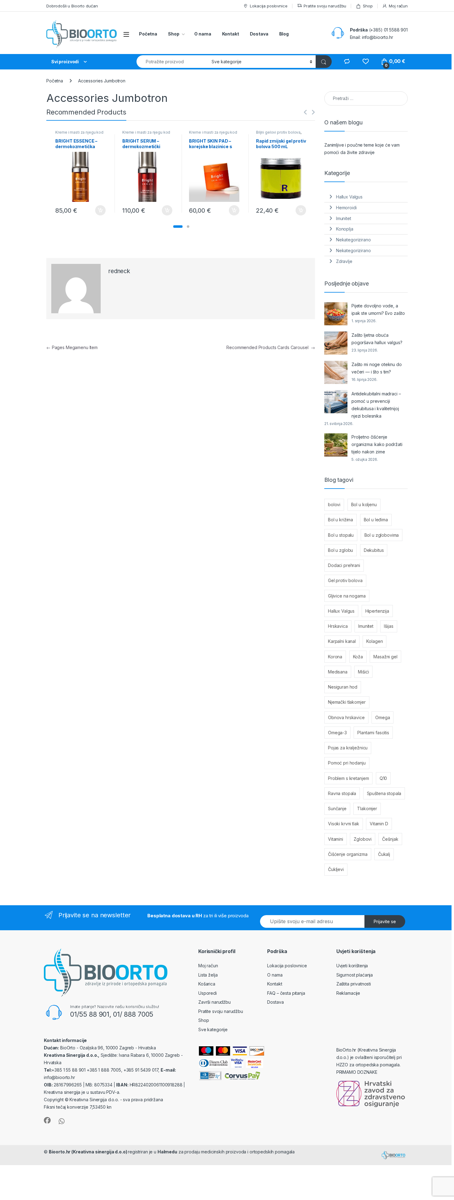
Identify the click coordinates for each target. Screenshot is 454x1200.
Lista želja (207, 974)
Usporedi (207, 993)
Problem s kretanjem (348, 778)
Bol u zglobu (340, 550)
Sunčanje (337, 808)
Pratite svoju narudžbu (325, 5)
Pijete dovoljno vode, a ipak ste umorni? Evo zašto (378, 309)
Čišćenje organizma (347, 854)
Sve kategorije (213, 1029)
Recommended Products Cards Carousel (270, 347)
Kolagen (374, 641)
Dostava (259, 33)
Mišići (363, 671)
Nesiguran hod (342, 687)
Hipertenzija (377, 611)
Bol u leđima (376, 519)
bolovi (334, 504)
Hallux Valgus (349, 196)
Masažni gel (385, 656)
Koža (358, 656)
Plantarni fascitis (373, 732)
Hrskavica (338, 626)
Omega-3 (337, 732)
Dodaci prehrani (344, 565)
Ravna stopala (342, 793)
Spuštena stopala (384, 793)
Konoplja (344, 228)
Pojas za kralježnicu (348, 747)
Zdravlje (344, 261)
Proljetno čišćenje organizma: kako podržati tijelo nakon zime (376, 444)
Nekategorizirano (353, 239)
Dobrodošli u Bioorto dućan (72, 5)
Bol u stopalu (341, 535)
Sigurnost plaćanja (354, 974)
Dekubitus (374, 550)
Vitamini (335, 839)
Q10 (383, 778)
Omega (382, 717)
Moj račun (398, 5)
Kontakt (230, 33)
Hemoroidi (346, 207)
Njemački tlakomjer (346, 702)
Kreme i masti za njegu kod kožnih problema (79, 134)
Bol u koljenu (364, 504)
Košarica (206, 983)
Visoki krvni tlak (343, 823)
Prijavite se (385, 921)
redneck (119, 271)
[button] (178, 226)
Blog (284, 33)
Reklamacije (348, 993)
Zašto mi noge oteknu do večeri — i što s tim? (376, 368)
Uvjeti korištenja (352, 965)
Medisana (337, 671)
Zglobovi (363, 839)
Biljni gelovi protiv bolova (278, 132)
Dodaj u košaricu (97, 210)
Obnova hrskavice (346, 717)
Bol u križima (340, 519)
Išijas (388, 626)
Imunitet (343, 218)
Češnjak (390, 839)
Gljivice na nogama (346, 595)
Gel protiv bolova (345, 580)
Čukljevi (336, 869)
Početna (148, 33)
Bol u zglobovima (381, 535)
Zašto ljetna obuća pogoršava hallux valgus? (376, 338)
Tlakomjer (367, 808)
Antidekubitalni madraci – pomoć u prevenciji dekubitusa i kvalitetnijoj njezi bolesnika (376, 405)
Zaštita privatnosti (353, 983)
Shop (367, 5)
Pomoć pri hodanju (347, 762)
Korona (335, 656)
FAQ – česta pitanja (286, 993)
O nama (202, 33)
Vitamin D (379, 823)
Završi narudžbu (214, 1002)
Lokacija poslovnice (268, 5)
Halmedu (167, 1151)
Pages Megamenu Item (72, 347)
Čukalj (384, 854)
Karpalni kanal (342, 641)
